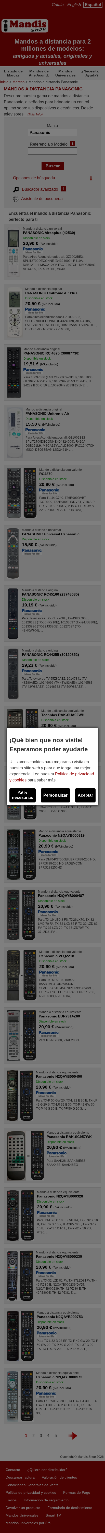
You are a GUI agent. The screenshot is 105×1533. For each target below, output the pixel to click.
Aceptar (85, 795)
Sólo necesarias (22, 795)
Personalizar (55, 795)
